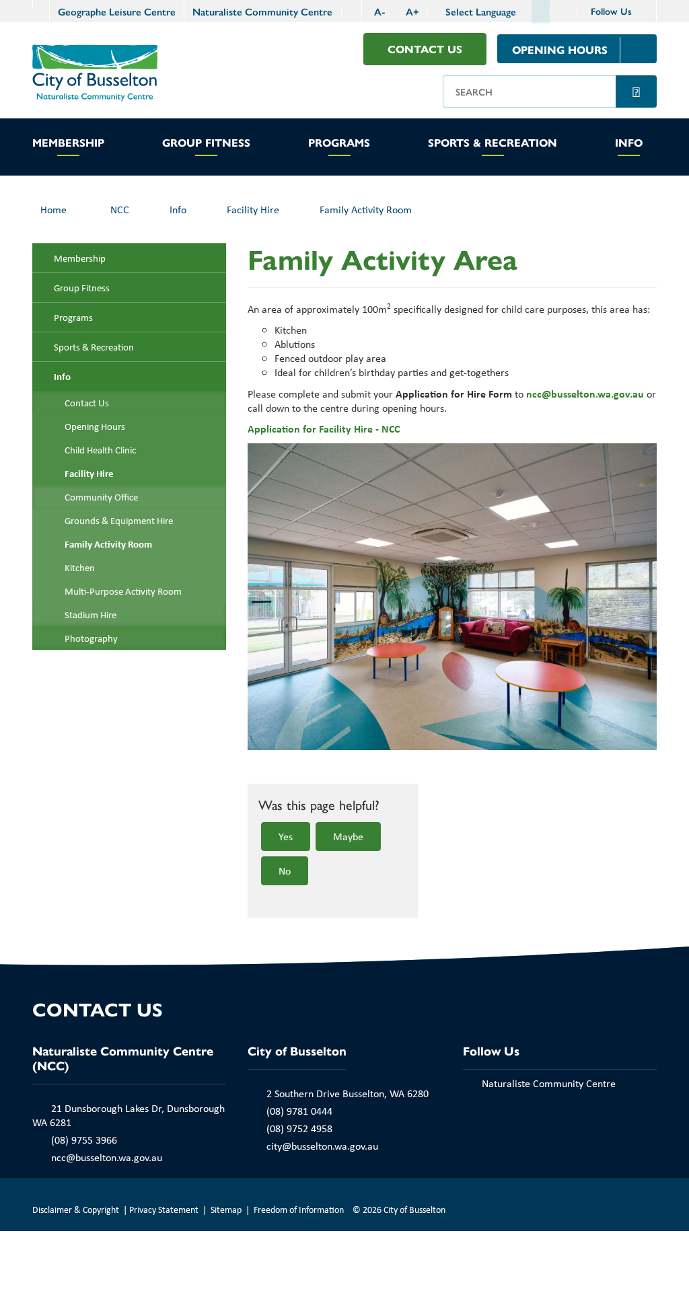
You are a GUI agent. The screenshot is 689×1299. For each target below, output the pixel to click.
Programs (339, 143)
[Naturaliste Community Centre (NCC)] (94, 71)
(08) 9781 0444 (299, 1110)
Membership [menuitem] (80, 258)
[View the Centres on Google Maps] (563, 11)
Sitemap (226, 1209)
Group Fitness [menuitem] (82, 287)
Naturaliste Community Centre (262, 11)
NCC (119, 209)
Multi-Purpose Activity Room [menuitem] (123, 591)
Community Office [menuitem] (101, 496)
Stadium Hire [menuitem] (90, 614)
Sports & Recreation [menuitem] (94, 346)
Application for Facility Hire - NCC (324, 428)
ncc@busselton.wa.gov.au (585, 393)
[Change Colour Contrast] (351, 11)
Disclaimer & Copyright (75, 1209)
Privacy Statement (163, 1209)
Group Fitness (206, 143)
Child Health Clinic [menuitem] (100, 449)
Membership (68, 143)
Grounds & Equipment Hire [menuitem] (119, 520)
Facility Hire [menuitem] (89, 473)
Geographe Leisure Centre (117, 11)
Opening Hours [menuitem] (95, 426)
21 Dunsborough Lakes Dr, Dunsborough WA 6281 (128, 1115)
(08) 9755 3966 (84, 1139)
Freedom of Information (299, 1209)
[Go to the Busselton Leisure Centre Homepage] (40, 4)
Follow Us (612, 10)
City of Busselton (297, 1050)
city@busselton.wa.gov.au (322, 1145)
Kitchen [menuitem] (80, 567)
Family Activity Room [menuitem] (108, 543)
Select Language (480, 11)
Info (629, 143)
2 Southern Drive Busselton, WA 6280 (347, 1093)
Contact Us (425, 49)
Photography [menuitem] (91, 638)
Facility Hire (253, 209)
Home (53, 209)
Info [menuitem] (62, 376)
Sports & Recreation (492, 143)
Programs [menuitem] (73, 317)
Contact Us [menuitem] (87, 402)
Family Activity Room (366, 209)
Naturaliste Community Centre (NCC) (122, 1058)
